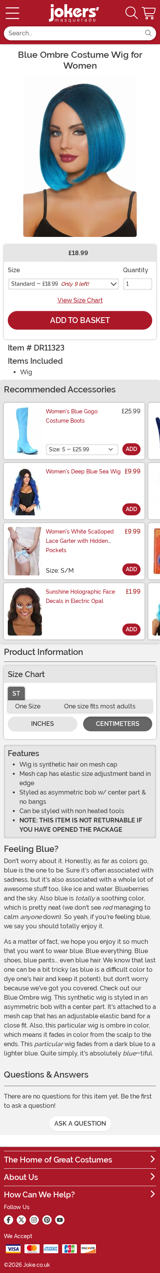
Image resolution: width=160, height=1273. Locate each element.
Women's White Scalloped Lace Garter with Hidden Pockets (80, 541)
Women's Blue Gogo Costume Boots (71, 416)
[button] (149, 13)
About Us (21, 1177)
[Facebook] (8, 1220)
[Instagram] (34, 1220)
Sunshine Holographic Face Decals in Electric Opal (80, 596)
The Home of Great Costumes (58, 1159)
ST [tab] (16, 693)
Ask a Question (80, 1123)
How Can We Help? (39, 1194)
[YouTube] (59, 1220)
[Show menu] (12, 13)
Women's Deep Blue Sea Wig (83, 471)
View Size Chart (80, 300)
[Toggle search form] (131, 13)
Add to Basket (80, 320)
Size (14, 270)
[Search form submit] (148, 33)
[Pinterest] (47, 1220)
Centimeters (117, 723)
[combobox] (72, 33)
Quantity (135, 270)
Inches (42, 723)
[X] (21, 1220)
